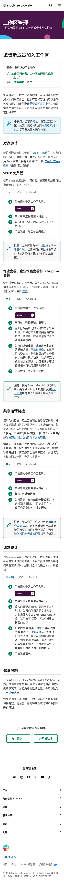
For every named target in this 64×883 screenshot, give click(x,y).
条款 (13, 864)
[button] (18, 738)
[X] (35, 777)
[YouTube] (42, 777)
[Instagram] (21, 777)
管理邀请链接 (16, 437)
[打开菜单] (59, 5)
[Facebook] (28, 777)
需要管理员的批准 (40, 104)
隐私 (5, 864)
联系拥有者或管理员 (28, 533)
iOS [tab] (18, 192)
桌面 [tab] (8, 192)
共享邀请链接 (11, 693)
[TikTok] (49, 777)
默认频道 (38, 349)
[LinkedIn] (14, 777)
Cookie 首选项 (27, 864)
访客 (24, 291)
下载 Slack (8, 857)
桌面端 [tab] (10, 577)
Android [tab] (31, 192)
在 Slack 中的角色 (40, 152)
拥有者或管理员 (36, 437)
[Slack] (29, 849)
